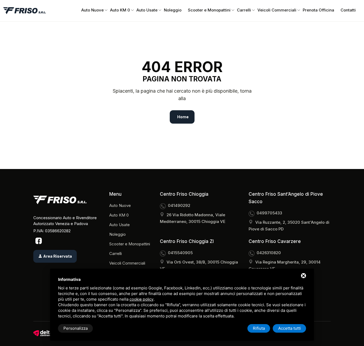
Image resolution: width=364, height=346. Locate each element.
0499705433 (269, 212)
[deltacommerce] (42, 333)
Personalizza (75, 328)
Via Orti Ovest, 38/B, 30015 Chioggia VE (199, 265)
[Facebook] (38, 240)
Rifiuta (259, 328)
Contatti (348, 10)
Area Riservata (57, 256)
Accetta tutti (289, 328)
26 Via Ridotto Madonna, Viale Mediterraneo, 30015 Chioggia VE (192, 218)
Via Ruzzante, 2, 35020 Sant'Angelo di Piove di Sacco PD (289, 225)
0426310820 (269, 252)
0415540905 (180, 252)
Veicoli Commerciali (276, 10)
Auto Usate (146, 10)
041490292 (179, 205)
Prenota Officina (318, 10)
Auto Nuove (92, 10)
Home (183, 117)
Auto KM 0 (120, 10)
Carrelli (244, 10)
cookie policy (141, 299)
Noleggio (172, 10)
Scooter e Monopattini (209, 10)
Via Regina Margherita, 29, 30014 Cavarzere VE (285, 265)
